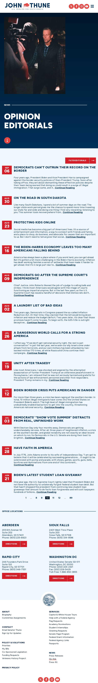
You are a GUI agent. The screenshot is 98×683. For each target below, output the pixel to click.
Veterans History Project (14, 658)
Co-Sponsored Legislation (14, 652)
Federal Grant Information (61, 637)
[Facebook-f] (76, 6)
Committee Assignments (14, 618)
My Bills (5, 649)
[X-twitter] (71, 6)
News (52, 653)
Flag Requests (55, 621)
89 (71, 497)
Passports (54, 643)
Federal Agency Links (59, 640)
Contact (7, 627)
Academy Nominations (60, 624)
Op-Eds (52, 659)
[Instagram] (81, 6)
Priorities (6, 645)
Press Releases (56, 656)
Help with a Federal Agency (62, 618)
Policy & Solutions (13, 642)
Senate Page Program (59, 634)
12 (60, 497)
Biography (6, 614)
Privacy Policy (11, 667)
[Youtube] (86, 6)
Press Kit (53, 662)
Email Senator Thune (12, 630)
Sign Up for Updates (11, 633)
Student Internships (58, 627)
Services (54, 612)
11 (53, 497)
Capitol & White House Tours (63, 614)
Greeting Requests (58, 631)
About (6, 612)
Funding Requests (10, 655)
